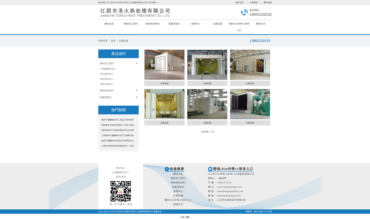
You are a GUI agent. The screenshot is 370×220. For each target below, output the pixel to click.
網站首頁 (240, 2)
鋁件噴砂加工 (106, 74)
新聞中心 (195, 23)
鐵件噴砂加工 (106, 79)
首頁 (113, 40)
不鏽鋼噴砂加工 (108, 69)
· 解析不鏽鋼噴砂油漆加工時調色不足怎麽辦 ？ (118, 141)
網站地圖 (268, 2)
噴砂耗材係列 (152, 23)
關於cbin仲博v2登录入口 (178, 200)
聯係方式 (261, 23)
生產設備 (217, 23)
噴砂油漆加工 (106, 84)
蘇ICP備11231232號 (263, 211)
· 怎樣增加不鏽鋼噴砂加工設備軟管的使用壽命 (118, 135)
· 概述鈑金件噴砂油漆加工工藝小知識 (117, 125)
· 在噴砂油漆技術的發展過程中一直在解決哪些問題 (118, 146)
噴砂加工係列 (131, 23)
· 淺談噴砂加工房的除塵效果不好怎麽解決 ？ (118, 130)
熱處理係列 (174, 23)
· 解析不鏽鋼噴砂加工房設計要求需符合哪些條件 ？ (118, 120)
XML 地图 (185, 217)
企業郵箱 (254, 2)
